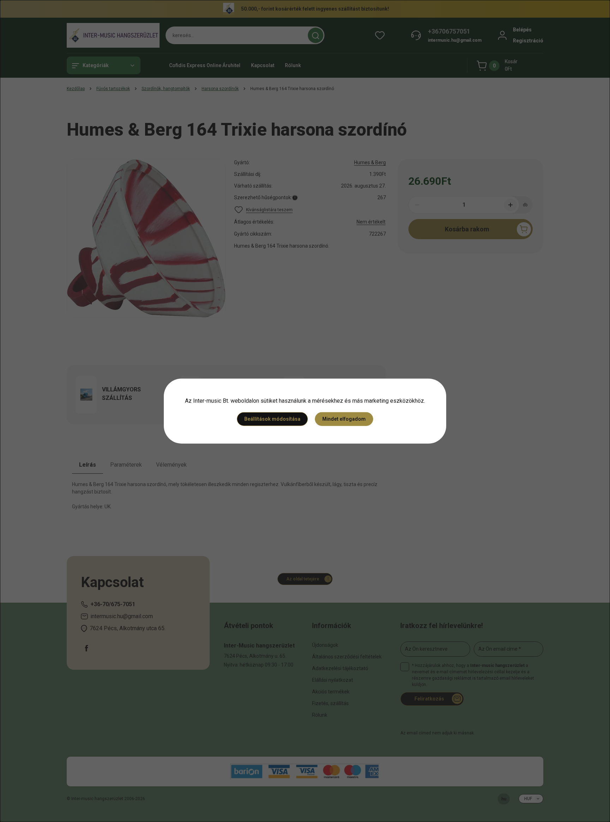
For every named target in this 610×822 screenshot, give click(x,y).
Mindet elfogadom (344, 419)
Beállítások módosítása (272, 419)
